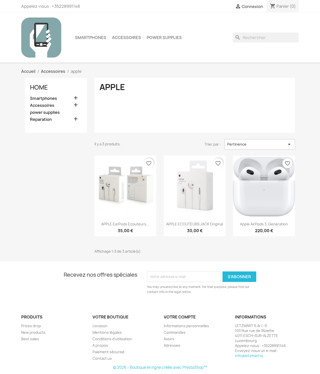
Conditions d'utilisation (112, 338)
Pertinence (259, 144)
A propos (100, 345)
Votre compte (180, 317)
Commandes (175, 332)
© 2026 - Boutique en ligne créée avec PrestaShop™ (160, 367)
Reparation (41, 119)
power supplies (164, 37)
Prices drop (31, 325)
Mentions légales (107, 332)
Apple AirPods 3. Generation (264, 224)
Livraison (100, 325)
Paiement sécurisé (108, 351)
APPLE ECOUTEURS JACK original (194, 224)
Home (39, 87)
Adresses (172, 345)
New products (33, 332)
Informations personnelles (186, 325)
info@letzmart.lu (249, 355)
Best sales (30, 338)
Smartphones (90, 37)
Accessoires (126, 37)
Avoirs (169, 338)
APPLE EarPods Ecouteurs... (125, 224)
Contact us (102, 358)
